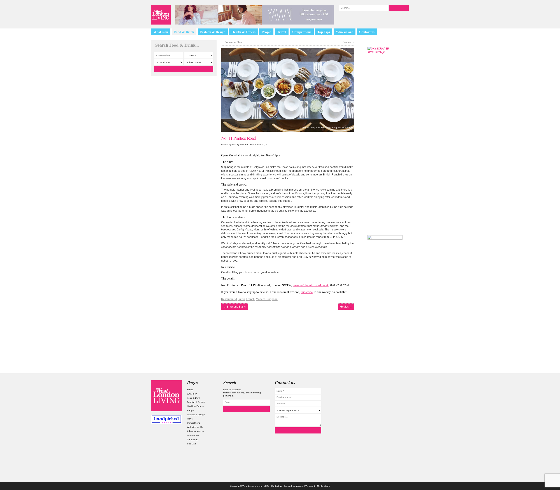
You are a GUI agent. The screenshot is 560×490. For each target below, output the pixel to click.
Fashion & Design (212, 31)
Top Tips (323, 31)
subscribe (307, 292)
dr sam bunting (253, 392)
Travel (281, 31)
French (250, 299)
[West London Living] (161, 15)
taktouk (227, 392)
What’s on (160, 31)
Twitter (393, 396)
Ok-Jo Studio (323, 486)
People (266, 31)
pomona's (228, 395)
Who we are (344, 31)
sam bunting (238, 392)
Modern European (267, 299)
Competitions (301, 31)
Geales (348, 42)
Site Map (191, 443)
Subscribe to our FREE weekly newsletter (385, 207)
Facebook (393, 419)
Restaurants (228, 299)
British (241, 299)
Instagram (393, 384)
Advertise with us (195, 431)
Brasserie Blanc (232, 42)
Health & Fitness (243, 31)
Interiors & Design (196, 414)
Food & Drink (184, 31)
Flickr (393, 408)
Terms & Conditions (293, 486)
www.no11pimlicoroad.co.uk (311, 285)
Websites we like (195, 427)
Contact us (366, 31)
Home (190, 389)
